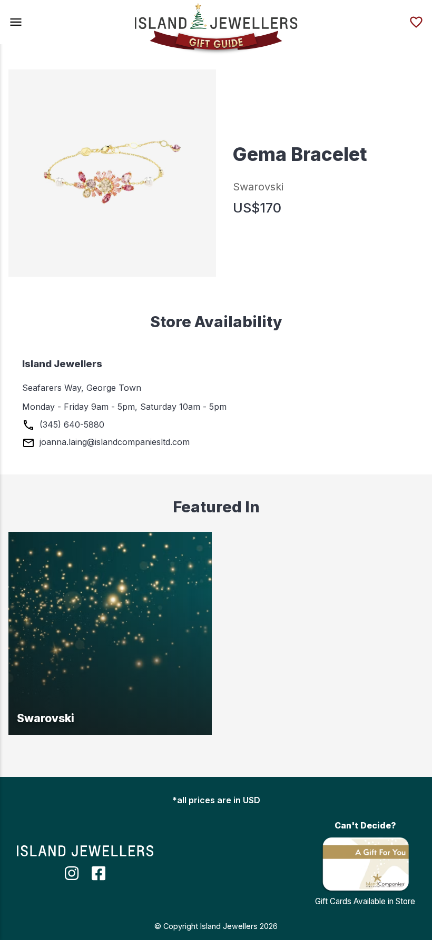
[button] (15, 22)
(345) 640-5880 (70, 424)
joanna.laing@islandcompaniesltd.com (113, 442)
